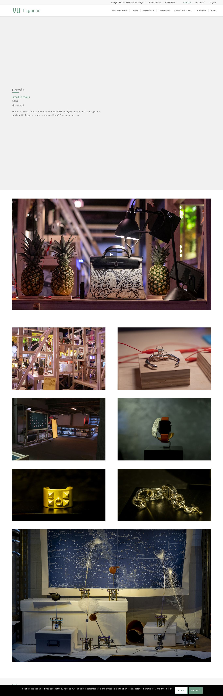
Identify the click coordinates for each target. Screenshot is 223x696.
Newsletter (199, 2)
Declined (195, 690)
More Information (164, 688)
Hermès (18, 90)
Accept (181, 690)
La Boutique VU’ (155, 2)
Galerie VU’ (170, 2)
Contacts (187, 2)
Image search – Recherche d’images (127, 2)
